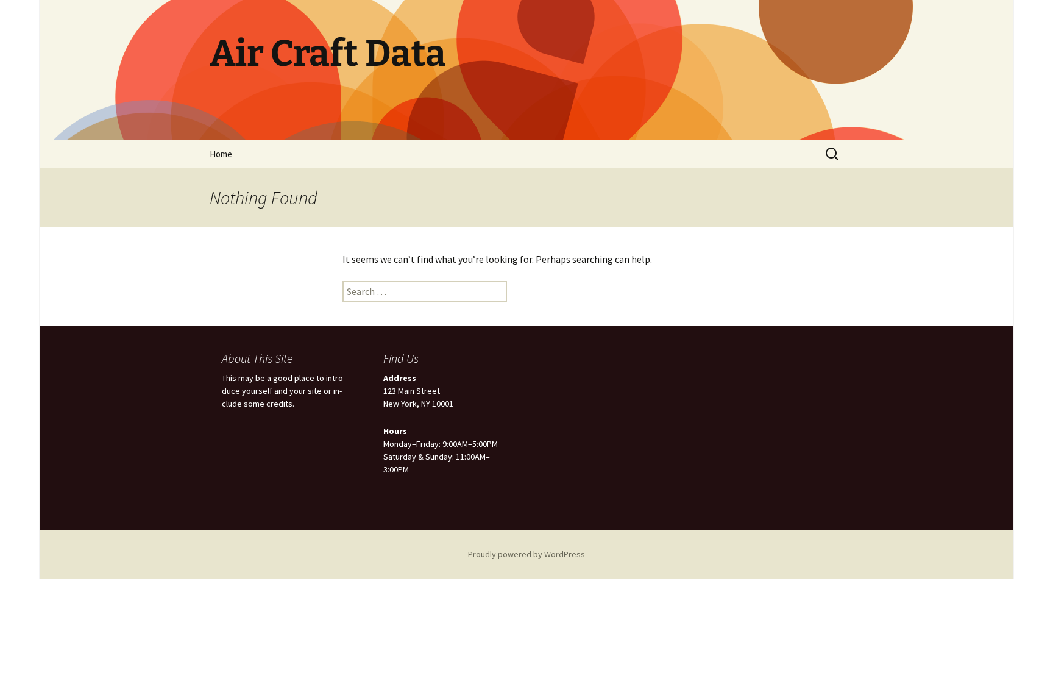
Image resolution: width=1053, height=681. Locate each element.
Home (221, 154)
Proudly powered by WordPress (526, 554)
